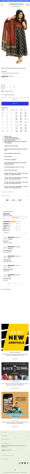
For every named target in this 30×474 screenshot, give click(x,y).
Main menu (3, 432)
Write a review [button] (15, 217)
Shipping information (7, 192)
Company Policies (5, 439)
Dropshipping (4, 459)
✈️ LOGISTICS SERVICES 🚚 (7, 455)
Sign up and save (5, 443)
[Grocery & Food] (15, 405)
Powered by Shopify (24, 472)
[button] (4, 76)
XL (9, 87)
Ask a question (5, 195)
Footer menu (4, 435)
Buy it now (15, 103)
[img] (11, 237)
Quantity (4, 77)
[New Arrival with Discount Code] (15, 337)
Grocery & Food (15, 426)
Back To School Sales (15, 388)
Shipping (8, 73)
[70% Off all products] (15, 371)
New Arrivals (15, 358)
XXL (14, 87)
